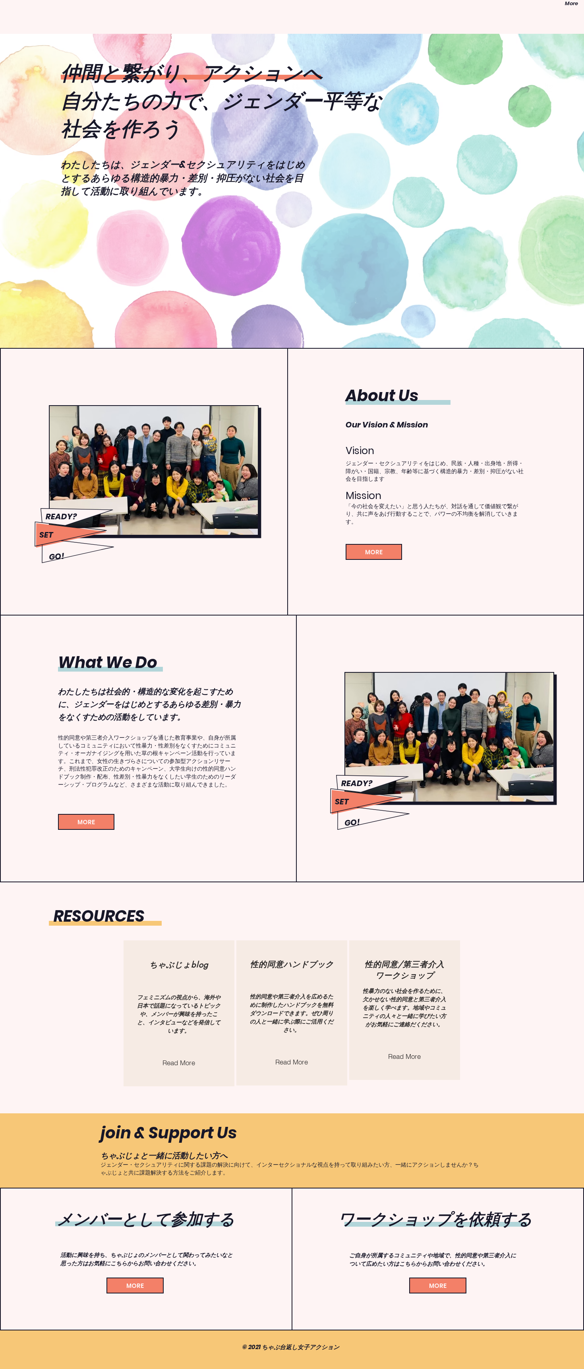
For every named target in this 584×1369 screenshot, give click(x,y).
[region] (179, 1013)
